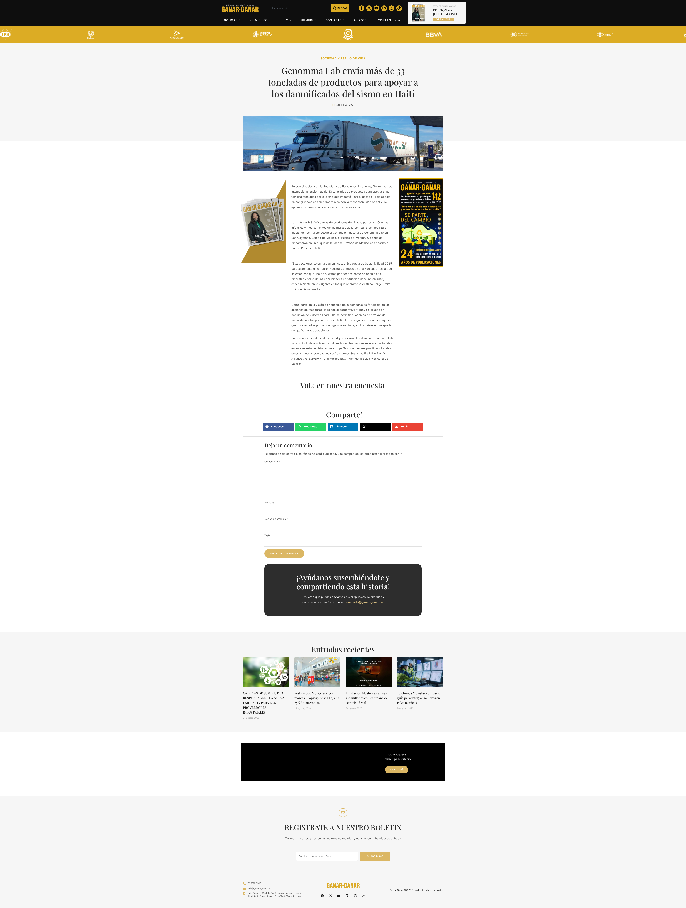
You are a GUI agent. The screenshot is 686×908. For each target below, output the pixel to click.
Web (267, 535)
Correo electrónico (276, 518)
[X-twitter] (369, 8)
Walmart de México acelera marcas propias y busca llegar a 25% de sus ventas (316, 698)
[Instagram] (391, 8)
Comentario (272, 461)
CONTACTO (334, 20)
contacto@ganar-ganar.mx (365, 602)
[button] (278, 427)
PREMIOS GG (258, 20)
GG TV (284, 20)
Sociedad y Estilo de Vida (343, 58)
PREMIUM (307, 20)
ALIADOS (360, 20)
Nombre (270, 502)
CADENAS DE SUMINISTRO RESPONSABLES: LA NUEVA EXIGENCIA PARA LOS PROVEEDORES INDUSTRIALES (263, 703)
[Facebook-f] (361, 8)
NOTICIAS (231, 20)
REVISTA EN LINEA (387, 20)
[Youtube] (376, 8)
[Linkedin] (347, 895)
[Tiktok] (399, 8)
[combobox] (299, 8)
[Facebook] (322, 895)
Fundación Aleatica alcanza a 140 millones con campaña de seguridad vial (367, 698)
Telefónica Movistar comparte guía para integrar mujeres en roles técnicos (418, 698)
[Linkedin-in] (384, 8)
